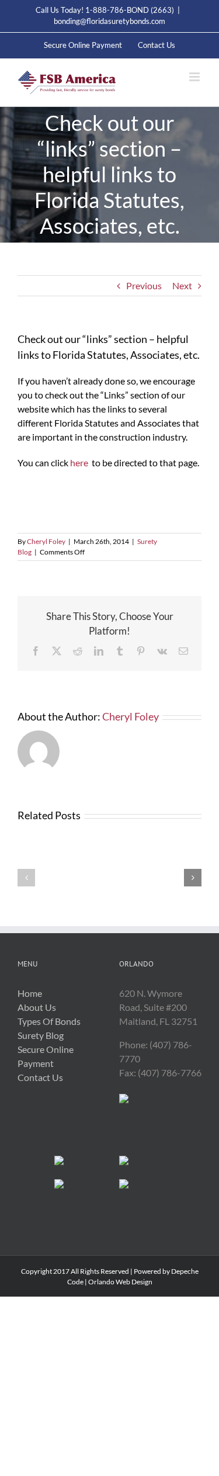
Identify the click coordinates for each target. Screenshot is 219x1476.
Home (30, 993)
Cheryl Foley (46, 541)
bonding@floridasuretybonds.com (109, 21)
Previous (144, 285)
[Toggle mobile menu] (195, 77)
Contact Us (40, 1077)
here (79, 462)
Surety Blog (41, 1035)
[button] (26, 877)
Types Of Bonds (49, 1021)
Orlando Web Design (120, 1281)
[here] (18, 513)
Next (182, 285)
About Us (37, 1007)
